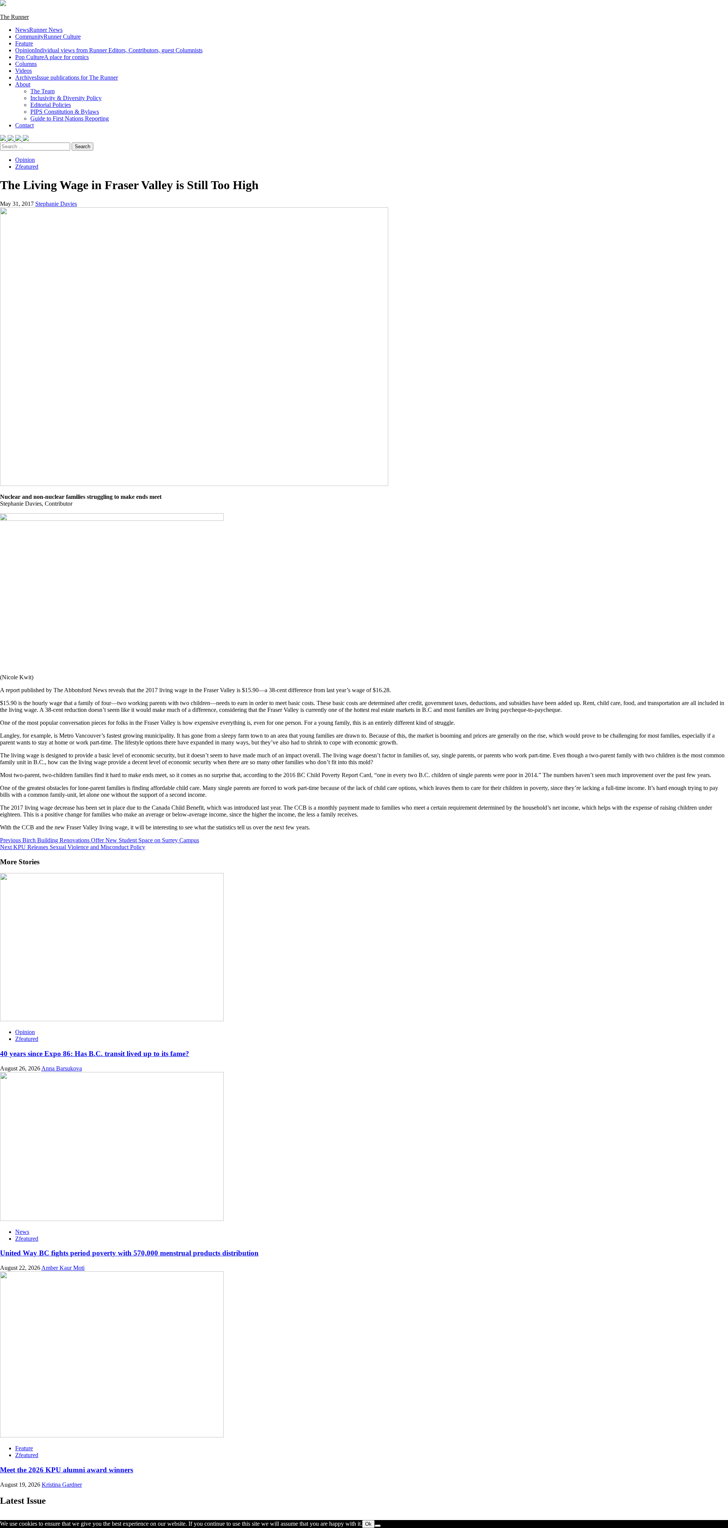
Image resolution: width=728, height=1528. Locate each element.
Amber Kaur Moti (63, 1268)
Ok (368, 1524)
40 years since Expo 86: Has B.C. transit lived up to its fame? (94, 1054)
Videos (23, 70)
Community (48, 36)
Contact (24, 125)
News (39, 30)
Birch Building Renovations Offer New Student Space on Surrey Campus (99, 840)
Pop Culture (52, 57)
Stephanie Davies (56, 204)
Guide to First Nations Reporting (69, 118)
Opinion (108, 50)
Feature (24, 43)
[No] (378, 1526)
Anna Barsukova (61, 1068)
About (22, 84)
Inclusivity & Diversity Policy (66, 98)
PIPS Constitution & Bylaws (64, 111)
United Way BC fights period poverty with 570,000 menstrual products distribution (129, 1253)
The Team (42, 91)
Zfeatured (26, 166)
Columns (26, 64)
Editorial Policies (50, 105)
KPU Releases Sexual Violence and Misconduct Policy (72, 847)
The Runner (14, 17)
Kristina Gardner (62, 1484)
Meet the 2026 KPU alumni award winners (66, 1470)
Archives (66, 77)
